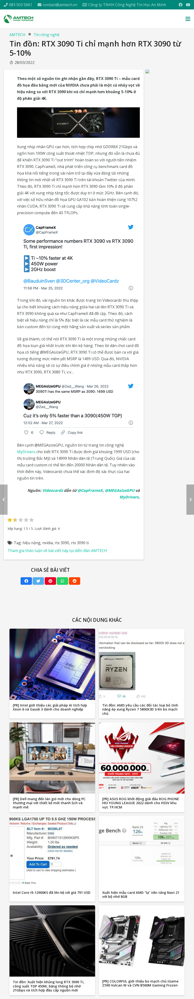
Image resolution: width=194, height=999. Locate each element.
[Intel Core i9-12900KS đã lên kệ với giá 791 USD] (52, 851)
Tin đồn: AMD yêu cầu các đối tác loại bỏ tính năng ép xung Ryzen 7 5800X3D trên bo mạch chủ (140, 709)
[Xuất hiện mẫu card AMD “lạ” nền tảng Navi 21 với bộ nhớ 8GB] (142, 851)
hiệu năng (31, 542)
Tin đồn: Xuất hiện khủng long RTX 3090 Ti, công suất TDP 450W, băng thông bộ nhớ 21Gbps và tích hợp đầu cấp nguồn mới (48, 986)
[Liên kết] (18, 19)
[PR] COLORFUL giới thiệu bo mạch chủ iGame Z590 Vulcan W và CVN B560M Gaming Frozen (140, 983)
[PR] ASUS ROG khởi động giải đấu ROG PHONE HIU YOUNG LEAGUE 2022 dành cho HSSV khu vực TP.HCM (140, 803)
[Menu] (187, 19)
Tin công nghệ (46, 34)
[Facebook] (180, 4)
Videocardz (52, 490)
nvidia (47, 542)
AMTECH (17, 34)
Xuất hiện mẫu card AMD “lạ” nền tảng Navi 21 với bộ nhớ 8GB (140, 894)
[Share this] (26, 581)
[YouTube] (188, 4)
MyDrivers (26, 451)
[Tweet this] (38, 581)
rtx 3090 (62, 542)
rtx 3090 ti (80, 542)
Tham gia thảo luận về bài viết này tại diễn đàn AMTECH (57, 550)
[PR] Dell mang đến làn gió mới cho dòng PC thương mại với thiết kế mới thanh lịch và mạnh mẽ (49, 803)
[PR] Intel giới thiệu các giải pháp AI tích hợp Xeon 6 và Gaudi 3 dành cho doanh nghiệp (50, 707)
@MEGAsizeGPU (119, 490)
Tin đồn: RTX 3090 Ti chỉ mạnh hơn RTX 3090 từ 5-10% (95, 48)
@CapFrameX (90, 490)
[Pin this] (50, 581)
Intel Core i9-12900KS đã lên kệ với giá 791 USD (51, 892)
